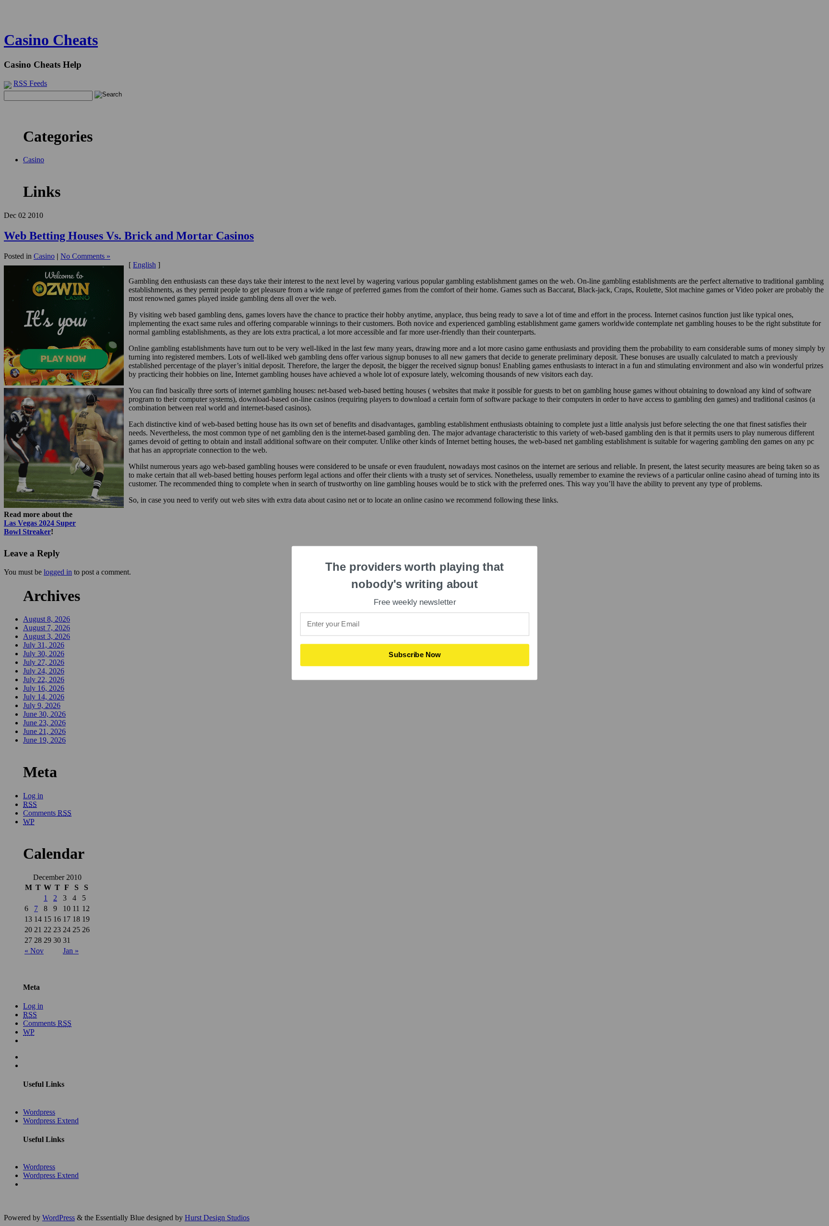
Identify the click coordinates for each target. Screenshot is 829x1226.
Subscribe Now (415, 655)
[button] (415, 575)
